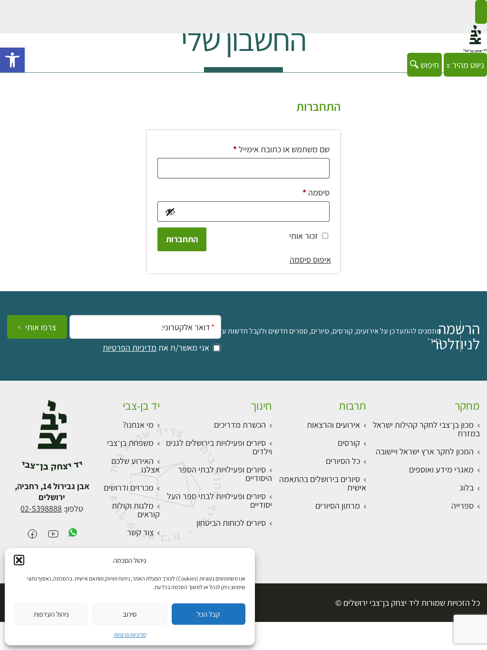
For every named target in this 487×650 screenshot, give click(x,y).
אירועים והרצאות (333, 424)
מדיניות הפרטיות (129, 348)
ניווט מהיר (467, 64)
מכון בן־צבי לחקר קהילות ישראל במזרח (426, 429)
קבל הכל (208, 614)
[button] (12, 60)
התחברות (182, 239)
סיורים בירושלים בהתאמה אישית (322, 483)
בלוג (467, 487)
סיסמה (308, 192)
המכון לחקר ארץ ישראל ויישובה (425, 451)
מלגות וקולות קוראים (136, 510)
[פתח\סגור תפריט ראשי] (481, 12)
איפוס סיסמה (310, 259)
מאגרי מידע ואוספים (441, 469)
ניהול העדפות (51, 614)
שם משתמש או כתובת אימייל (274, 149)
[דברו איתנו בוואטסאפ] (73, 534)
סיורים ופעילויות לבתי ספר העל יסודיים (219, 500)
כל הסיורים (343, 460)
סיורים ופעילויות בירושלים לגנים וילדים (219, 447)
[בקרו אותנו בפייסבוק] (32, 534)
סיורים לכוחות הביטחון (231, 522)
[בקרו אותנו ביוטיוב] (53, 534)
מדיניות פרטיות (130, 634)
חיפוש (429, 64)
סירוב (129, 614)
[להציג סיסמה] (169, 212)
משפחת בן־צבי (130, 442)
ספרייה (462, 505)
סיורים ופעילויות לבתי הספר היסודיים (225, 473)
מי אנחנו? (138, 424)
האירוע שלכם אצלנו (135, 465)
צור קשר (140, 532)
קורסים (349, 442)
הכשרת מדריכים (240, 424)
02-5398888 (41, 508)
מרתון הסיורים (337, 505)
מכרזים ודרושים (129, 487)
